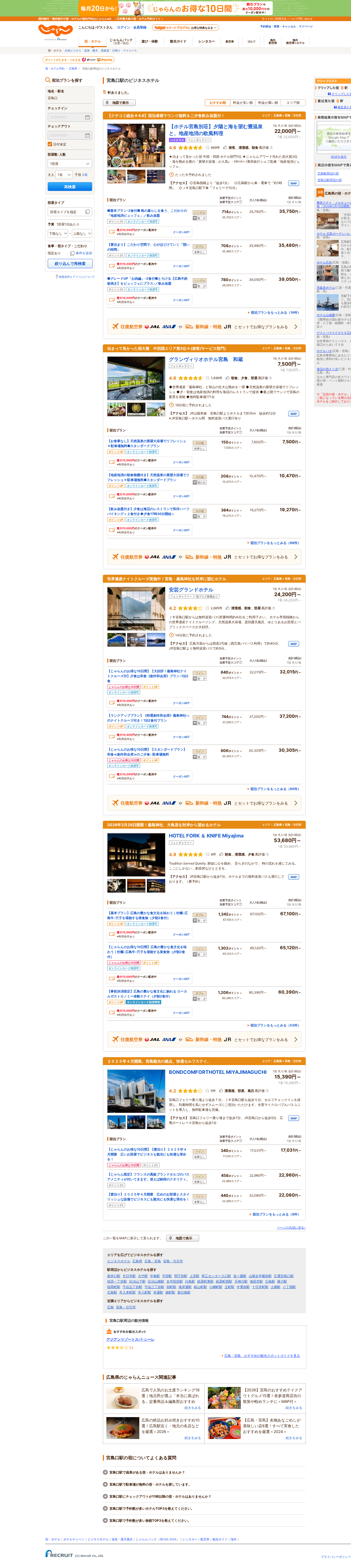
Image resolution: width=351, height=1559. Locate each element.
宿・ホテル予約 (54, 68)
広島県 (73, 68)
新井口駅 (113, 1276)
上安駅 (194, 1276)
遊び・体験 (149, 41)
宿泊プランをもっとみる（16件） (276, 312)
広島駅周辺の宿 (328, 173)
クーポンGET (181, 231)
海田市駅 (256, 1281)
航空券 (230, 41)
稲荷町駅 (113, 1287)
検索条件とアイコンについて (77, 276)
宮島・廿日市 (173, 1261)
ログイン (123, 27)
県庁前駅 (180, 1276)
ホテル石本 (324, 262)
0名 (85, 175)
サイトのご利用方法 (274, 18)
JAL (166, 1539)
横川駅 (282, 1281)
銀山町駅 (200, 1287)
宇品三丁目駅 (154, 1287)
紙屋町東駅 (205, 1281)
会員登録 (139, 27)
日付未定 (59, 144)
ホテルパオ (324, 351)
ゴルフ (251, 41)
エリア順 (293, 103)
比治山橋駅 (156, 1281)
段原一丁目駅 (117, 1281)
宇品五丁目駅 (132, 1287)
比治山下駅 (137, 1281)
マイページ (306, 26)
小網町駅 (215, 1287)
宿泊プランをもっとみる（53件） (275, 1025)
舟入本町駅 (127, 1292)
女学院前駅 (174, 1281)
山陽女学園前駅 (260, 1276)
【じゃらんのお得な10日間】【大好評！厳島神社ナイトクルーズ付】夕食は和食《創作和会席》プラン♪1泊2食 (147, 676)
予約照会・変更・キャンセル (278, 26)
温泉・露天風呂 (122, 1539)
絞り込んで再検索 (70, 263)
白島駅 (190, 1281)
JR (161, 1539)
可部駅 (167, 1276)
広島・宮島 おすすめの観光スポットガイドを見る (262, 1356)
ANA (173, 1539)
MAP (294, 183)
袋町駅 (170, 1292)
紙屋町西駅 (224, 1281)
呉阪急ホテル (326, 287)
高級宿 (105, 50)
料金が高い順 (268, 103)
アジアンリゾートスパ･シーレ (130, 1339)
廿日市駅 (129, 1276)
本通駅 (158, 1292)
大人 (51, 175)
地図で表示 (120, 103)
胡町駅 (171, 1287)
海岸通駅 (185, 1287)
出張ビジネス (73, 50)
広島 (110, 1307)
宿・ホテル (52, 1539)
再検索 (70, 186)
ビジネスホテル (118, 1261)
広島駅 (270, 1281)
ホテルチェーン (73, 1539)
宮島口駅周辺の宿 (330, 180)
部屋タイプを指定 (63, 212)
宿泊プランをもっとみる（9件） (277, 1214)
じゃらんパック (121, 41)
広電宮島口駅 (284, 1276)
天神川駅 (241, 1281)
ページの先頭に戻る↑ (291, 1227)
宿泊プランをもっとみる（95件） (275, 789)
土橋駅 (276, 1287)
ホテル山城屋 (326, 315)
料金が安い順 (243, 103)
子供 (78, 175)
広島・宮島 (153, 1261)
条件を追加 (84, 253)
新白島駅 (184, 1292)
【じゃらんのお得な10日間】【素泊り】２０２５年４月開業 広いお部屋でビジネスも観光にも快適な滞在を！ (147, 1154)
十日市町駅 (260, 1287)
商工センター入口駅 (216, 1276)
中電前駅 (243, 1287)
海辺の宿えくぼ (327, 369)
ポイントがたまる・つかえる (63, 59)
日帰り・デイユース (124, 50)
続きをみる (193, 1408)
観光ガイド (220, 1539)
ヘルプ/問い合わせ (301, 18)
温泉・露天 (91, 50)
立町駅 (229, 1287)
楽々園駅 (240, 1276)
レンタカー (207, 41)
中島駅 (155, 1276)
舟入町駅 (144, 1292)
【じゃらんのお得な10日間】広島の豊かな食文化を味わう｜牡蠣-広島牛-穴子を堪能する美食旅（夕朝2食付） (147, 952)
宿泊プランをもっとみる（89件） (275, 543)
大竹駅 (143, 1276)
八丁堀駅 (289, 1287)
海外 (273, 41)
